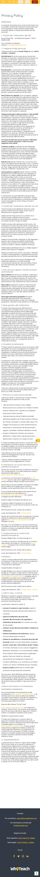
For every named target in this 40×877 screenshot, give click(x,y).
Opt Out (35, 590)
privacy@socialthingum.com (17, 45)
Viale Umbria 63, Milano (26, 838)
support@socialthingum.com (27, 818)
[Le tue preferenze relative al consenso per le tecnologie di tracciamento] (36, 873)
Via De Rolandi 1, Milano (25, 842)
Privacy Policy (26, 513)
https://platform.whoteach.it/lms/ (12, 475)
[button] (15, 2)
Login (34, 2)
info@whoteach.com (21, 826)
